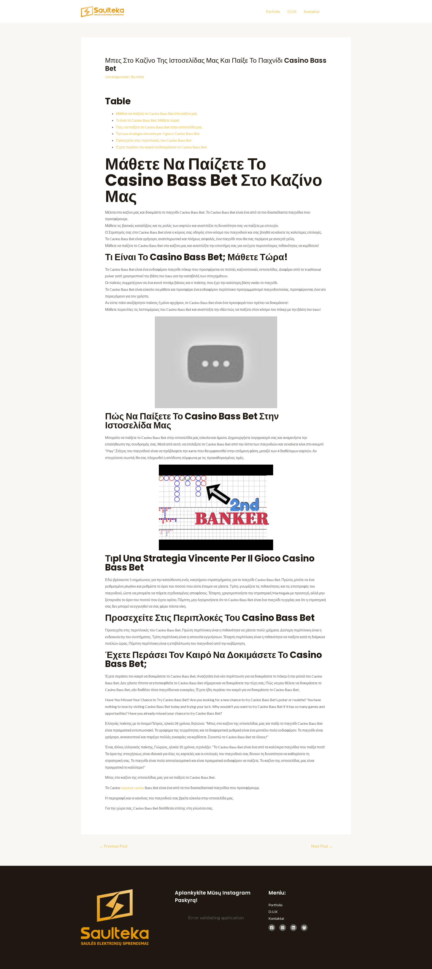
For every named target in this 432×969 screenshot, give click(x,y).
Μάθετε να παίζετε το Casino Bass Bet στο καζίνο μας (156, 113)
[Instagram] (339, 12)
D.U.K (292, 11)
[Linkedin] (349, 12)
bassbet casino (132, 787)
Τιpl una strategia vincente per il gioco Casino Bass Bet (158, 133)
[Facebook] (329, 12)
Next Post (322, 846)
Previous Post (113, 846)
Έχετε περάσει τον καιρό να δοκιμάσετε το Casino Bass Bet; (161, 147)
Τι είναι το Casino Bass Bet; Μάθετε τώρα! (148, 120)
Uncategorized (116, 76)
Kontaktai (311, 11)
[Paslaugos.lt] (304, 927)
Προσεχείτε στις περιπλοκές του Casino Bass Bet (153, 140)
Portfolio (273, 11)
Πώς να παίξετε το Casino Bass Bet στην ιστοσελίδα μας (159, 127)
